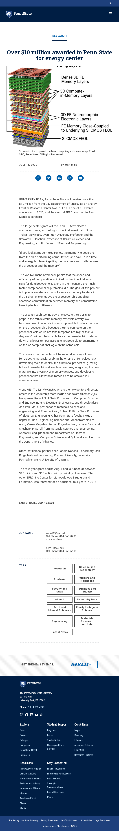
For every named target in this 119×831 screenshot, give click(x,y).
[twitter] (48, 178)
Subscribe (79, 664)
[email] (70, 178)
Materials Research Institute (87, 621)
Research (59, 35)
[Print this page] (81, 178)
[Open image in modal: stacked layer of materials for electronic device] (59, 106)
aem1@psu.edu (55, 547)
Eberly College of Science (87, 609)
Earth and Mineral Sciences (59, 609)
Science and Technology (87, 568)
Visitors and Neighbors (87, 579)
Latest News (60, 632)
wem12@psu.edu (56, 533)
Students (60, 579)
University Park (87, 599)
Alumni (59, 599)
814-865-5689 (68, 551)
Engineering (60, 621)
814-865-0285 (68, 536)
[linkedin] (59, 178)
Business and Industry (87, 590)
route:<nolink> (54, 539)
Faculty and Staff (59, 590)
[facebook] (38, 178)
